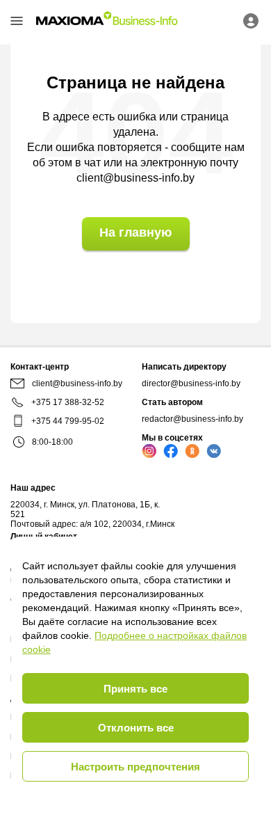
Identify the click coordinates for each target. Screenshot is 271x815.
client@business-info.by (135, 178)
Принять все (135, 689)
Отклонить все (136, 728)
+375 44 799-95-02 (67, 421)
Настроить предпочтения (135, 767)
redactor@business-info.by (192, 419)
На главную (135, 232)
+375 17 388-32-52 (67, 402)
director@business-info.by (191, 383)
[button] (16, 21)
